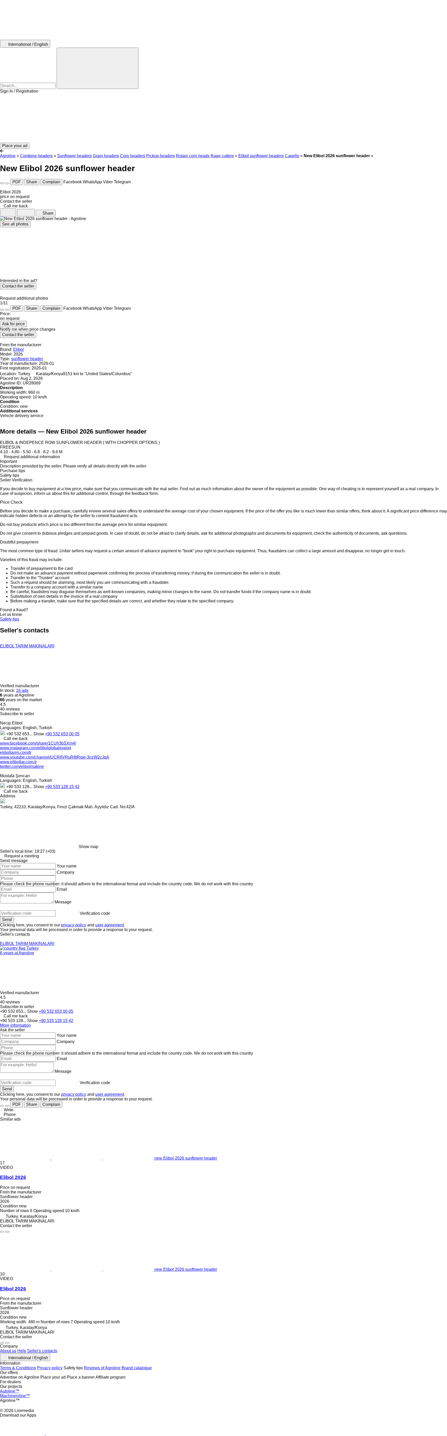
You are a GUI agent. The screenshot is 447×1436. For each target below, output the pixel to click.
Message (63, 902)
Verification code (95, 913)
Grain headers (106, 156)
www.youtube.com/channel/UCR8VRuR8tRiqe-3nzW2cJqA (54, 757)
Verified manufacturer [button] (20, 686)
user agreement (109, 925)
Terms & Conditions (18, 1368)
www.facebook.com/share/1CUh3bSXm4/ (38, 743)
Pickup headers (160, 156)
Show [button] (39, 734)
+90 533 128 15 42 (62, 786)
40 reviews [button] (10, 709)
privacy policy (73, 925)
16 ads (22, 690)
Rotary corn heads (193, 156)
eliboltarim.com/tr (15, 752)
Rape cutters (222, 156)
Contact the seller (18, 286)
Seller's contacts (42, 1351)
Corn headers (132, 156)
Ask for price (13, 324)
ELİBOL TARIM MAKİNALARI (27, 646)
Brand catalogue (137, 1368)
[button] (223, 118)
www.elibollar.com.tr (18, 762)
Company (65, 872)
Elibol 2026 (13, 1177)
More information (15, 1025)
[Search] (97, 68)
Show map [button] (88, 846)
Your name (67, 866)
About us (8, 1351)
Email (62, 889)
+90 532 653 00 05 (62, 734)
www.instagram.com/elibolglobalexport (35, 748)
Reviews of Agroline (102, 1368)
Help (21, 1351)
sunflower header (27, 359)
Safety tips (9, 619)
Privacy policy (50, 1368)
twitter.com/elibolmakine (22, 766)
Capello (292, 156)
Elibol (18, 349)
